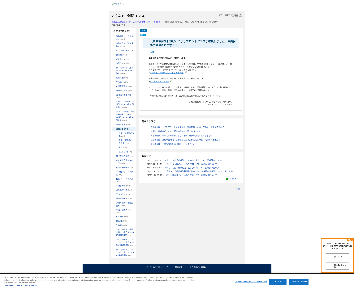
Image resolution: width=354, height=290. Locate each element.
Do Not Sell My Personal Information (251, 282)
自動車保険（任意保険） (124, 37)
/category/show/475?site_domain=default (114, 239)
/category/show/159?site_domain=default (114, 128)
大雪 (123, 147)
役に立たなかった (340, 266)
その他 (121, 225)
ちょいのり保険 (125, 50)
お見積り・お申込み (124, 180)
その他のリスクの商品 (124, 173)
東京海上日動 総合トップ (121, 22)
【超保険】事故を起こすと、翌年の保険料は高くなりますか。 (176, 131)
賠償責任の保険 (125, 167)
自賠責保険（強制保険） (124, 44)
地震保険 (122, 63)
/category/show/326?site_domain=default (114, 124)
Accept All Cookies (298, 282)
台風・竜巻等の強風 (126, 134)
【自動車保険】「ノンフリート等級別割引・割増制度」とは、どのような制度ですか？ (186, 127)
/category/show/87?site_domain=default (114, 63)
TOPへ (239, 189)
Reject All (278, 282)
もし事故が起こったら (159, 81)
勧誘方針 (179, 267)
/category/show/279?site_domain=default (114, 101)
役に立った (338, 257)
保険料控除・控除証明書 (124, 204)
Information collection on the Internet (21, 285)
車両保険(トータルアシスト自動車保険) (167, 73)
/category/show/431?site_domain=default (114, 86)
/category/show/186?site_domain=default (114, 50)
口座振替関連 (124, 190)
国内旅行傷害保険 (123, 96)
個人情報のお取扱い (198, 267)
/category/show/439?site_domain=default (114, 160)
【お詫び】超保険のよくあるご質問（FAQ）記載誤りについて (190, 164)
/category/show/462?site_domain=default (114, 229)
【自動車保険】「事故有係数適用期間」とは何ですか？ (173, 144)
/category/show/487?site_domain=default (114, 249)
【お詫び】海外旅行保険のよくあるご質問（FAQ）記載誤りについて (193, 160)
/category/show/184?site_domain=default (114, 36)
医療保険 (122, 78)
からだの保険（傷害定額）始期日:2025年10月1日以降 (125, 232)
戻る (143, 31)
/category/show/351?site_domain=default (114, 209)
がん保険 (122, 82)
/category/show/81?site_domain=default (114, 90)
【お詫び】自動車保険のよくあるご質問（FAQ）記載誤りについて (192, 168)
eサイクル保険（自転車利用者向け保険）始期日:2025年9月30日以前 (125, 115)
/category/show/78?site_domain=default (114, 94)
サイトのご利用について (157, 267)
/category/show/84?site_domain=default (114, 67)
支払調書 (122, 216)
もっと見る (232, 179)
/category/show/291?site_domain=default (114, 111)
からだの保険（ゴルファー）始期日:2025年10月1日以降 (125, 242)
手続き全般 (123, 185)
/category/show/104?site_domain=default (114, 54)
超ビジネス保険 (125, 156)
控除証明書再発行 (123, 211)
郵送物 (121, 221)
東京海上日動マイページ (124, 161)
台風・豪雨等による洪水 (126, 141)
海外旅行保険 (124, 90)
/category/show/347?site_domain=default (114, 202)
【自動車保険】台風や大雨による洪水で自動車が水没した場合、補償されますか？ (184, 140)
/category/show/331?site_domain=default (114, 156)
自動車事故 (123, 124)
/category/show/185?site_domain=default (114, 43)
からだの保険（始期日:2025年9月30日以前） (125, 70)
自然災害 (157, 22)
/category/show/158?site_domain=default (114, 82)
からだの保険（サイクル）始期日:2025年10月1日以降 (125, 252)
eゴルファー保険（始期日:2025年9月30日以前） (125, 104)
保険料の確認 (124, 198)
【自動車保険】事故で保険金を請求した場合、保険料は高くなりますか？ (181, 135)
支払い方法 (123, 194)
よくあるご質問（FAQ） (142, 22)
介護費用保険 (124, 86)
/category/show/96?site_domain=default (114, 59)
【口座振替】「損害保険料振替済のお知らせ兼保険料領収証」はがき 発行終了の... (199, 171)
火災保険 (122, 59)
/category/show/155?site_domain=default (114, 77)
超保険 (121, 55)
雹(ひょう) (125, 152)
